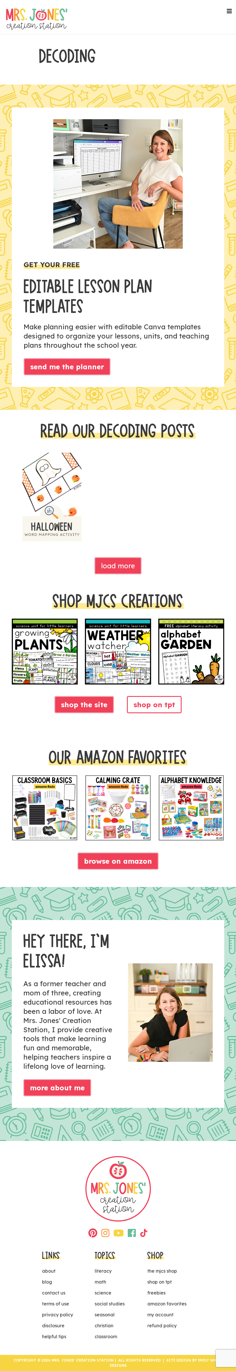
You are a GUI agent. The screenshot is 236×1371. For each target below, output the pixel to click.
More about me (57, 1087)
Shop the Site (84, 704)
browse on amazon (118, 861)
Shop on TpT (154, 704)
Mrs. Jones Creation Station (36, 19)
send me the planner (67, 366)
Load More (118, 565)
